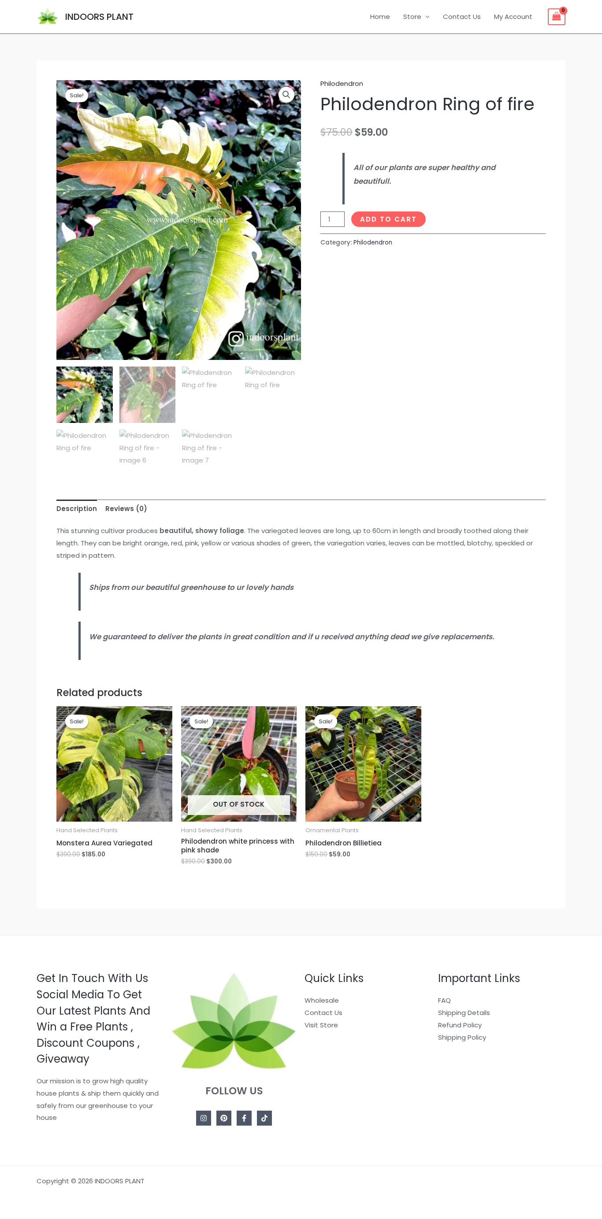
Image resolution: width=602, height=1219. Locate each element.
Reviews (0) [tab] (126, 508)
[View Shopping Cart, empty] (556, 16)
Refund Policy (460, 1025)
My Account (513, 16)
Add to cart (388, 219)
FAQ (444, 1000)
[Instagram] (203, 1118)
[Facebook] (244, 1118)
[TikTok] (264, 1118)
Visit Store (321, 1025)
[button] (286, 95)
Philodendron (341, 83)
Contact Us (462, 16)
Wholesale (322, 1000)
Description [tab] (76, 508)
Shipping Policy (462, 1037)
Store (412, 16)
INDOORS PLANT (99, 17)
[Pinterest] (223, 1118)
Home (380, 16)
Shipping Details (464, 1012)
